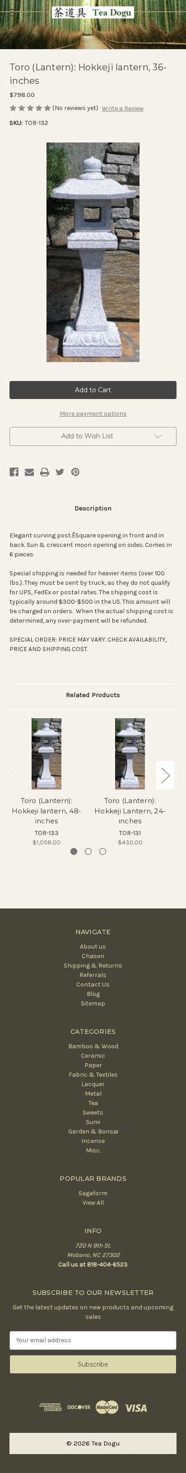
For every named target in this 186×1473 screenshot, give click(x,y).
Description (93, 508)
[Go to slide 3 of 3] (102, 851)
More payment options (93, 414)
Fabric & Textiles (93, 1074)
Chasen (93, 956)
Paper (93, 1065)
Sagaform (93, 1193)
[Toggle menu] (12, 12)
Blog (93, 994)
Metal (93, 1093)
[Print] (44, 472)
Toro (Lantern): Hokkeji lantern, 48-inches (46, 810)
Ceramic (93, 1056)
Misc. (93, 1150)
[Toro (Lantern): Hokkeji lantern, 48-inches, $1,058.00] (46, 753)
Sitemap (93, 1003)
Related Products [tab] (93, 695)
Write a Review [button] (123, 108)
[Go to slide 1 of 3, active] (73, 851)
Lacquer (93, 1084)
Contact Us (93, 984)
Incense (93, 1141)
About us (93, 946)
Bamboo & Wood (93, 1046)
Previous (12, 775)
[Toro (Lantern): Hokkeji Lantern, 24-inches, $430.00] (130, 753)
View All (93, 1203)
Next (165, 775)
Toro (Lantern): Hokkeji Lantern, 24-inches (130, 810)
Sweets (93, 1112)
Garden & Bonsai (93, 1131)
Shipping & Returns (93, 965)
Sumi (93, 1122)
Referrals (93, 975)
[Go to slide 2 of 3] (88, 851)
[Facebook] (14, 472)
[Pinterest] (75, 472)
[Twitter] (60, 472)
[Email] (29, 472)
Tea (93, 1103)
